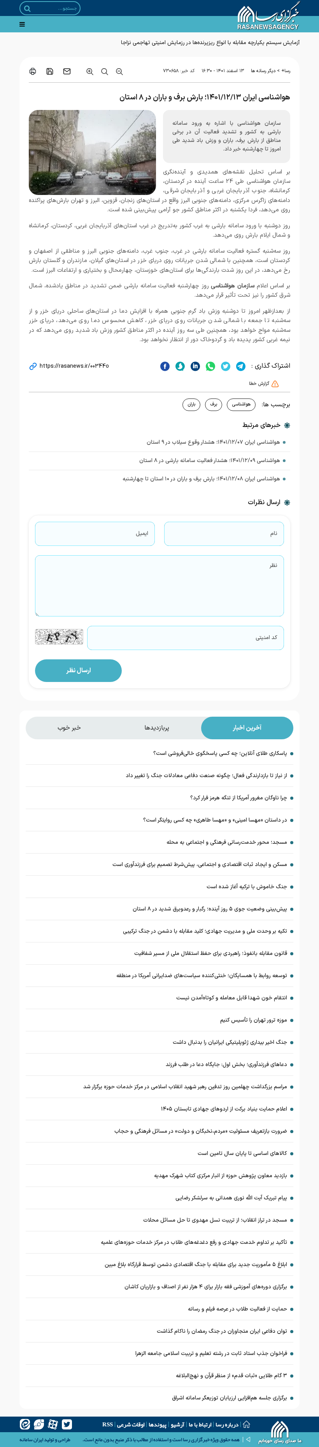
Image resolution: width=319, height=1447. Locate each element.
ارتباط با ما (200, 1424)
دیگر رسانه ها (263, 70)
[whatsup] (209, 366)
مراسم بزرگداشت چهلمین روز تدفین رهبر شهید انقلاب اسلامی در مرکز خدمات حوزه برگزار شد (185, 1087)
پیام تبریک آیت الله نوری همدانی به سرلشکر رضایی (231, 1198)
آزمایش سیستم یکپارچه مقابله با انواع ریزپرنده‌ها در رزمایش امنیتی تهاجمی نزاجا (210, 43)
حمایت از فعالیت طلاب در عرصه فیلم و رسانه (237, 1309)
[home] (280, 1433)
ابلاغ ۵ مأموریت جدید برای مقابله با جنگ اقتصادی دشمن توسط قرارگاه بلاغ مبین (196, 1265)
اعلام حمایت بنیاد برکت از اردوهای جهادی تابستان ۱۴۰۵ (224, 1109)
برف (213, 404)
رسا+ (285, 70)
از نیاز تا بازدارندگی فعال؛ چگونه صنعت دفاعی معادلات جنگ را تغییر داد (206, 776)
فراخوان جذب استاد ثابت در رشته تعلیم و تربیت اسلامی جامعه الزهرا (211, 1354)
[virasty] (38, 1424)
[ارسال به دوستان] (67, 71)
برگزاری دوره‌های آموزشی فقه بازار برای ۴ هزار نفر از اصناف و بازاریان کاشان (205, 1287)
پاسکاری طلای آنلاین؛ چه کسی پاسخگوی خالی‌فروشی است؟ (220, 753)
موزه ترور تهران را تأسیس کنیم (253, 1020)
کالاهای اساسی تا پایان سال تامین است (242, 1153)
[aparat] (52, 1424)
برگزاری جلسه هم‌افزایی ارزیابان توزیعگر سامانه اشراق (229, 1398)
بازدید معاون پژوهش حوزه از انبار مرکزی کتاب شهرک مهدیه (220, 1176)
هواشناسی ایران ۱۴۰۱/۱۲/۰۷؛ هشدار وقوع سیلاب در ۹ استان (213, 442)
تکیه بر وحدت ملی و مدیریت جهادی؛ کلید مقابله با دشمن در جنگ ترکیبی (205, 931)
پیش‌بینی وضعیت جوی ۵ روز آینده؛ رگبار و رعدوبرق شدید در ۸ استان (210, 909)
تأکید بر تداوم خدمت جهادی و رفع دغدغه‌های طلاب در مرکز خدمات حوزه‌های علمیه (194, 1242)
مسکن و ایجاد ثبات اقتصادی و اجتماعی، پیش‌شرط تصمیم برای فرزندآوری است (199, 865)
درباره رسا (227, 1424)
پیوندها (158, 1424)
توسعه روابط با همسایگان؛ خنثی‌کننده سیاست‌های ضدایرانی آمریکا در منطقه (201, 976)
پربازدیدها (156, 728)
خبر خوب (69, 728)
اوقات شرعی (130, 1424)
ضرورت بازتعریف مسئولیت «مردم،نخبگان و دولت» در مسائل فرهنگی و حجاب (200, 1131)
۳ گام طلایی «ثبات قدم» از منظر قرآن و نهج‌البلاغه (231, 1376)
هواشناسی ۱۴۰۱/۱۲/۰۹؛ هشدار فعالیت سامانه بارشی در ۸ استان (209, 461)
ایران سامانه (31, 1440)
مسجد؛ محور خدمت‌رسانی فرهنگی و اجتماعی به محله (227, 842)
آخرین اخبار (247, 728)
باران (191, 404)
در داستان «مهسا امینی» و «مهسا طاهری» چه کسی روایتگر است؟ (215, 820)
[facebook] (165, 366)
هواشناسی (241, 404)
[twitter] (224, 366)
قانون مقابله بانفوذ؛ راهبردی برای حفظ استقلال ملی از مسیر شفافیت (210, 953)
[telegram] (239, 366)
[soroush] (179, 366)
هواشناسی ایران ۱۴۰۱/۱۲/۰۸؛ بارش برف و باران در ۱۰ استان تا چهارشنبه (201, 479)
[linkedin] (194, 366)
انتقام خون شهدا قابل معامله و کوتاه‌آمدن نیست (231, 998)
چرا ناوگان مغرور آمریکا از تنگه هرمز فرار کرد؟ (238, 798)
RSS (107, 1424)
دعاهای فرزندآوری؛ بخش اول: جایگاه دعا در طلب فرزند (226, 1065)
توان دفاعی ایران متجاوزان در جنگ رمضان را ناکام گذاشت (222, 1331)
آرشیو (177, 1424)
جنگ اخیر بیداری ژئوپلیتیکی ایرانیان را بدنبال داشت (230, 1042)
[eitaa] (24, 1424)
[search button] (27, 8)
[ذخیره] (50, 71)
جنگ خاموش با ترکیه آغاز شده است (247, 887)
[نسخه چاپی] (33, 71)
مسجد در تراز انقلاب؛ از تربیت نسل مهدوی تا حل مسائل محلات (215, 1220)
